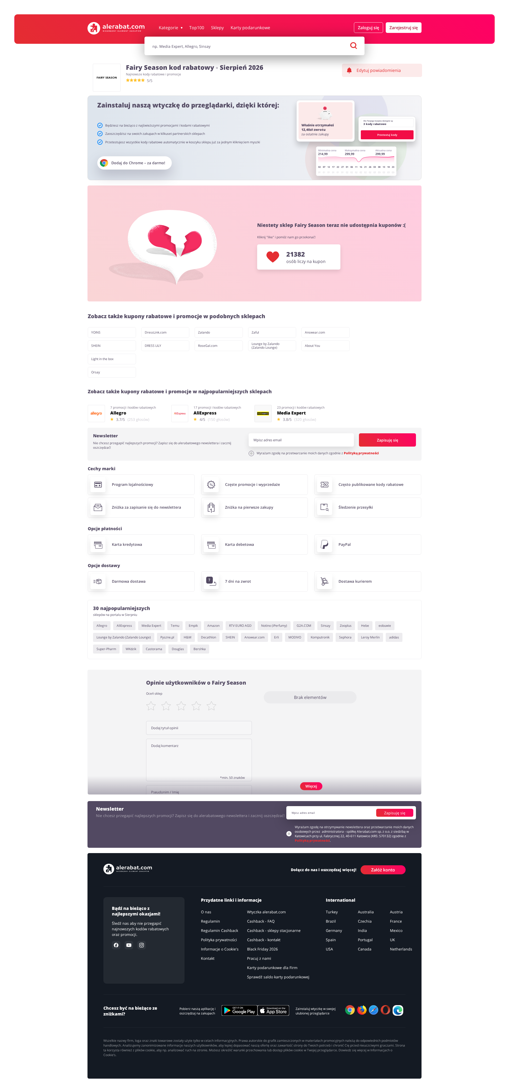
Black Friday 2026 (262, 949)
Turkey (332, 911)
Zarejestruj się (403, 28)
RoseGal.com (207, 345)
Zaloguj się (368, 28)
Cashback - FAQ (261, 921)
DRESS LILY (153, 345)
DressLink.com (155, 332)
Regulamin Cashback (219, 930)
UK (392, 939)
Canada (364, 949)
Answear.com (315, 332)
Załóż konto (383, 869)
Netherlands (401, 949)
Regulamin (210, 921)
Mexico (396, 930)
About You (312, 345)
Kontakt (207, 958)
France (396, 921)
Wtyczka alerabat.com (266, 911)
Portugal (365, 939)
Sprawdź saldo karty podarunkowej (278, 976)
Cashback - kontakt (263, 939)
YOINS (95, 332)
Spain (331, 939)
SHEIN (95, 345)
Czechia (365, 921)
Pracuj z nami (259, 958)
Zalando (204, 332)
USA (329, 949)
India (362, 930)
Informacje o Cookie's (220, 949)
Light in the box (102, 359)
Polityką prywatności (361, 453)
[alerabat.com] (115, 28)
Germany (334, 930)
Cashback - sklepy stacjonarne (274, 930)
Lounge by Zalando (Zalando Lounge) (265, 346)
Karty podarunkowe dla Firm (272, 967)
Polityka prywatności (219, 939)
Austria (396, 911)
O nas (206, 911)
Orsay (95, 372)
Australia (366, 911)
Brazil (331, 921)
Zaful (255, 332)
